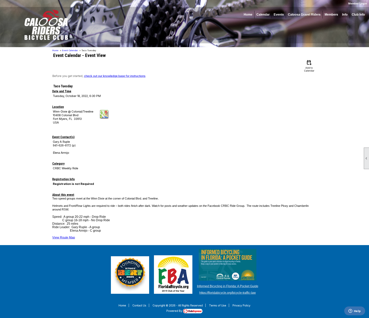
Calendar (263, 14)
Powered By (174, 310)
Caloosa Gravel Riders (304, 14)
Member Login (357, 3)
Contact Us (139, 305)
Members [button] (331, 14)
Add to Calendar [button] (309, 65)
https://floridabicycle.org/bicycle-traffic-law (227, 292)
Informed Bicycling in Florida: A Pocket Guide (227, 286)
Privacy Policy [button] (241, 305)
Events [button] (279, 14)
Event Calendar (70, 50)
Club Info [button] (358, 14)
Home (248, 14)
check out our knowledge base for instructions (114, 76)
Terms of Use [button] (217, 305)
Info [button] (345, 14)
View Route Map (63, 237)
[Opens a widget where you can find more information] (354, 311)
